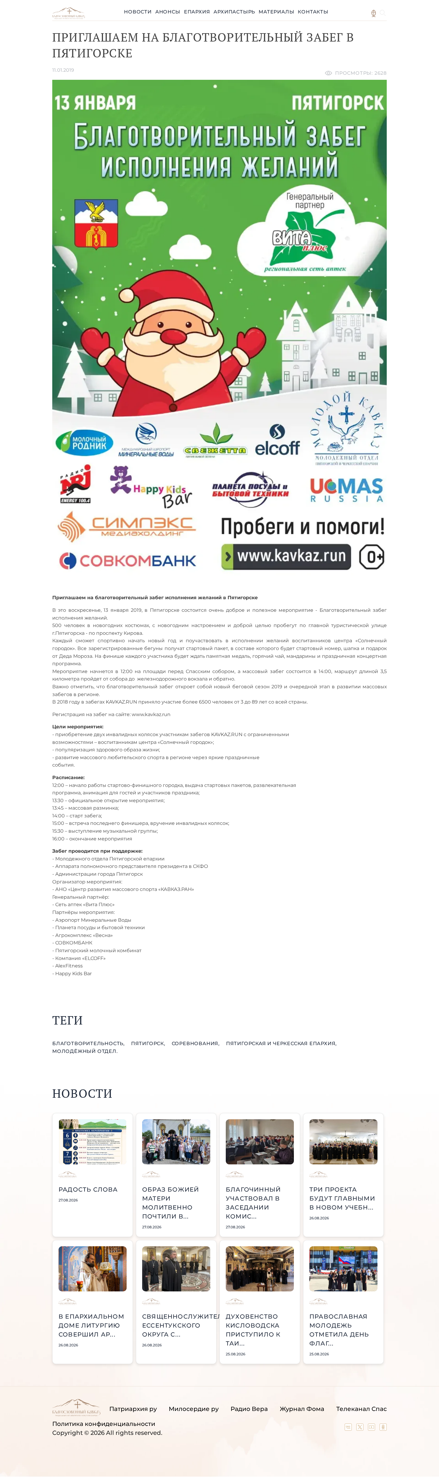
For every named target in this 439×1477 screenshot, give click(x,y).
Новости (138, 12)
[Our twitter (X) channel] (360, 1428)
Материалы (276, 12)
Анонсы (167, 12)
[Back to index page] (68, 17)
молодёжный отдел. (85, 1051)
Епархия (197, 12)
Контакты (313, 12)
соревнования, (196, 1043)
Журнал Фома (302, 1408)
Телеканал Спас (361, 1408)
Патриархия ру (133, 1408)
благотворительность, (89, 1043)
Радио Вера (249, 1408)
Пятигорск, (149, 1043)
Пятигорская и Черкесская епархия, (281, 1043)
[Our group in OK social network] (383, 1428)
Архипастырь (234, 12)
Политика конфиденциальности (103, 1423)
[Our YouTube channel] (372, 1428)
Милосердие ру (194, 1408)
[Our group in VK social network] (349, 1428)
